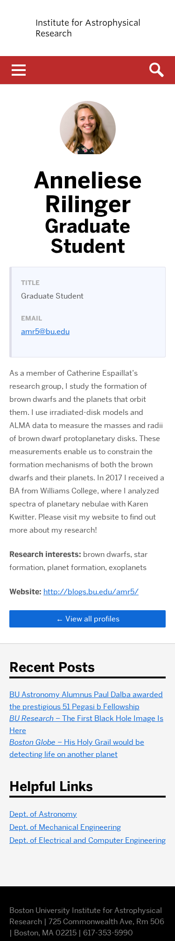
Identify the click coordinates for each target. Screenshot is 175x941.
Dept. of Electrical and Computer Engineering (87, 840)
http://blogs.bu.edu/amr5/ (91, 592)
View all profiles (92, 619)
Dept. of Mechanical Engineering (65, 827)
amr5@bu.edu (45, 331)
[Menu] (19, 70)
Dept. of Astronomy (43, 814)
